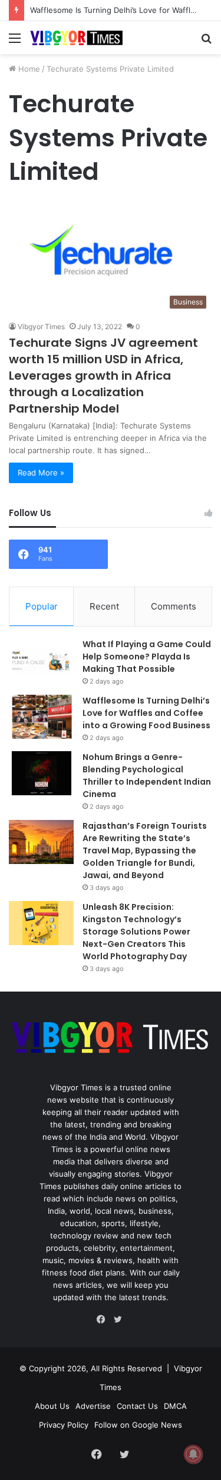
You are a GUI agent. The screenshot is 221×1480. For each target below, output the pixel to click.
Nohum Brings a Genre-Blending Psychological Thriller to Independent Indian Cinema (147, 775)
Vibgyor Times (41, 326)
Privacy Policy (63, 1424)
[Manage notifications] (193, 1454)
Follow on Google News (138, 1424)
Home (28, 68)
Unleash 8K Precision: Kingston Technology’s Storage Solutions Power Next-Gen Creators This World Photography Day (136, 931)
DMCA (175, 1406)
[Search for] (206, 42)
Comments (173, 606)
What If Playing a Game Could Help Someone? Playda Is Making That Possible (147, 656)
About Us (52, 1406)
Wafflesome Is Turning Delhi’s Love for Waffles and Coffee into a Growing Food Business (146, 713)
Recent (104, 606)
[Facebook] (104, 1319)
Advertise (93, 1406)
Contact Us (137, 1406)
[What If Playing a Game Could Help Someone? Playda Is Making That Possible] (41, 660)
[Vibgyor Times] (76, 37)
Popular (41, 606)
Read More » (41, 472)
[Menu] (15, 42)
